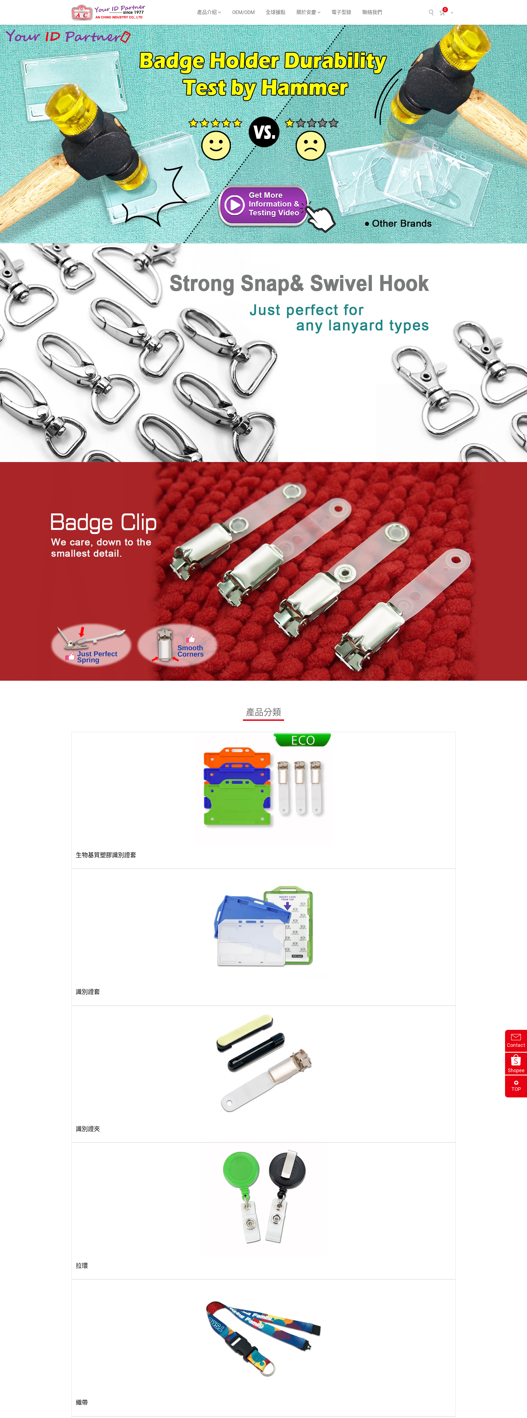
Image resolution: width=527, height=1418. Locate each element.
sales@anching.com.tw (101, 1279)
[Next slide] (518, 134)
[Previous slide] (8, 134)
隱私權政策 (273, 1401)
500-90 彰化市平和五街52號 (106, 1272)
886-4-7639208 (94, 1287)
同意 (448, 1404)
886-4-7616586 (94, 1294)
